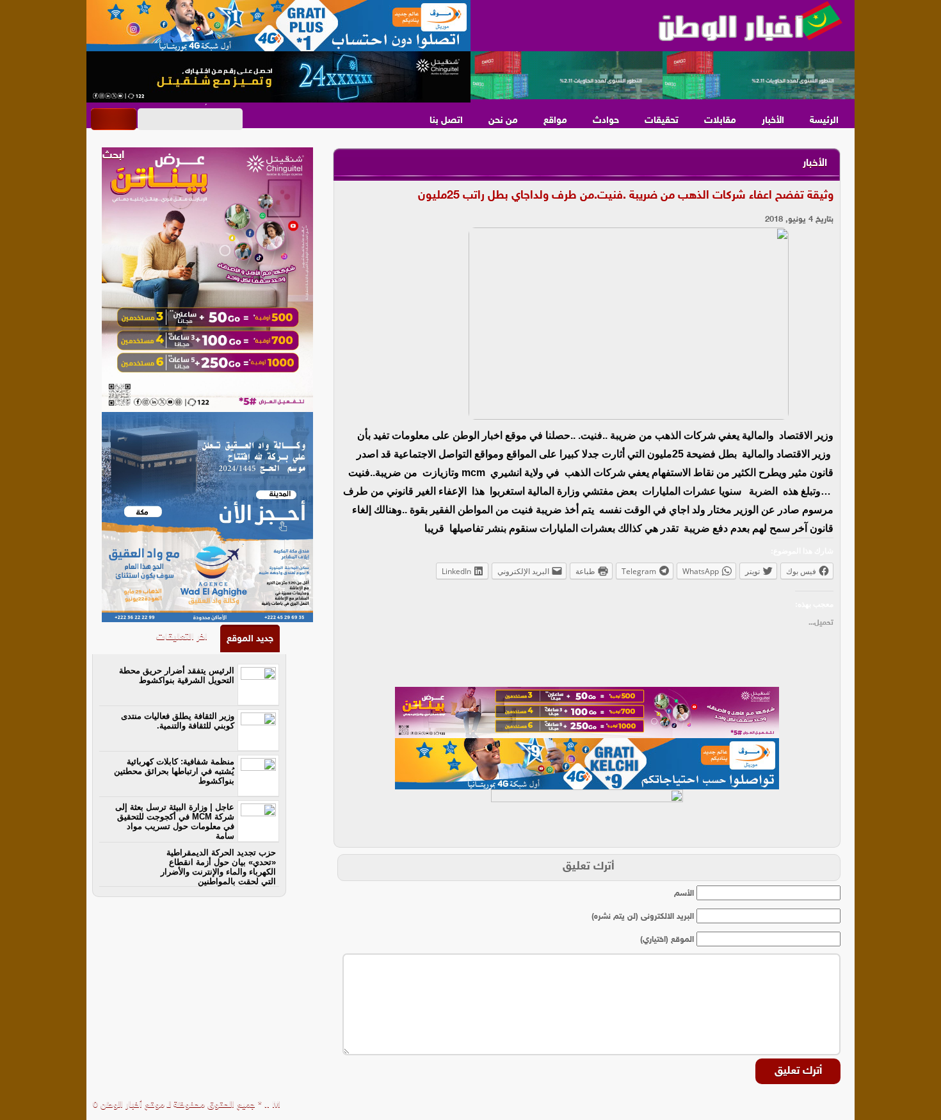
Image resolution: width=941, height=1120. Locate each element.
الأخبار (773, 120)
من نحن (503, 120)
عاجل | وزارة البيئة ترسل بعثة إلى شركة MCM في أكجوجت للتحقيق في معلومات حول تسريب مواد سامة (174, 821)
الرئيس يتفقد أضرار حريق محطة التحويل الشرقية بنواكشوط (176, 675)
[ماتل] (587, 815)
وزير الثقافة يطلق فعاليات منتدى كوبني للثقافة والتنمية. (177, 720)
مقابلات (720, 120)
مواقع (555, 120)
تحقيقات (662, 120)
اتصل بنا (446, 120)
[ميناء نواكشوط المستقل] (662, 75)
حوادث (606, 120)
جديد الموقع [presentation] (250, 639)
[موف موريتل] (278, 26)
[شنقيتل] (278, 77)
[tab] (250, 638)
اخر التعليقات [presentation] (181, 637)
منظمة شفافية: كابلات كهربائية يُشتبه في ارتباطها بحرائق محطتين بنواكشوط (174, 771)
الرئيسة (824, 120)
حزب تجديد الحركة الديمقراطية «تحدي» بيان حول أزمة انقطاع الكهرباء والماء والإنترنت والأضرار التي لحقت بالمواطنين (218, 867)
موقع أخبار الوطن (131, 1104)
